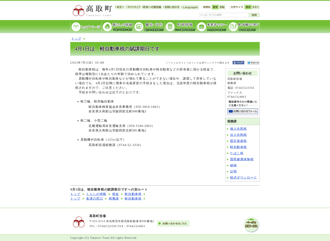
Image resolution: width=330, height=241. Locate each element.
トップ (76, 38)
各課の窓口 (94, 198)
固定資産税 (238, 141)
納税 (233, 165)
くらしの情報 (96, 194)
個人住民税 (238, 128)
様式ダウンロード (243, 177)
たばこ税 (236, 153)
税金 (115, 194)
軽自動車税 (238, 147)
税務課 (114, 198)
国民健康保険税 (242, 159)
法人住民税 (238, 134)
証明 (233, 171)
